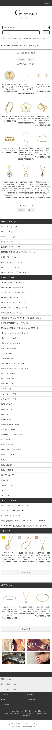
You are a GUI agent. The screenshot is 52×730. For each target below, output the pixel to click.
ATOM (28, 715)
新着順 (33, 53)
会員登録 (30, 694)
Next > (30, 59)
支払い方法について (17, 711)
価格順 (27, 53)
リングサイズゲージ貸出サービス (14, 511)
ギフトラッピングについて (11, 516)
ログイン (4, 699)
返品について (41, 711)
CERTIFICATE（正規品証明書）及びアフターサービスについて (25, 526)
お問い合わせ (5, 704)
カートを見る (31, 699)
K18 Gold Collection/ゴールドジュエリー (36, 38)
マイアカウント (6, 694)
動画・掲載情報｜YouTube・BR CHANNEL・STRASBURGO (24, 521)
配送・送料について (30, 711)
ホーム (4, 38)
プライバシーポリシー (27, 713)
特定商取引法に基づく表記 (12, 713)
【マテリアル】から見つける (16, 38)
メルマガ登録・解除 (40, 713)
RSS (23, 715)
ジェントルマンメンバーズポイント (14, 505)
